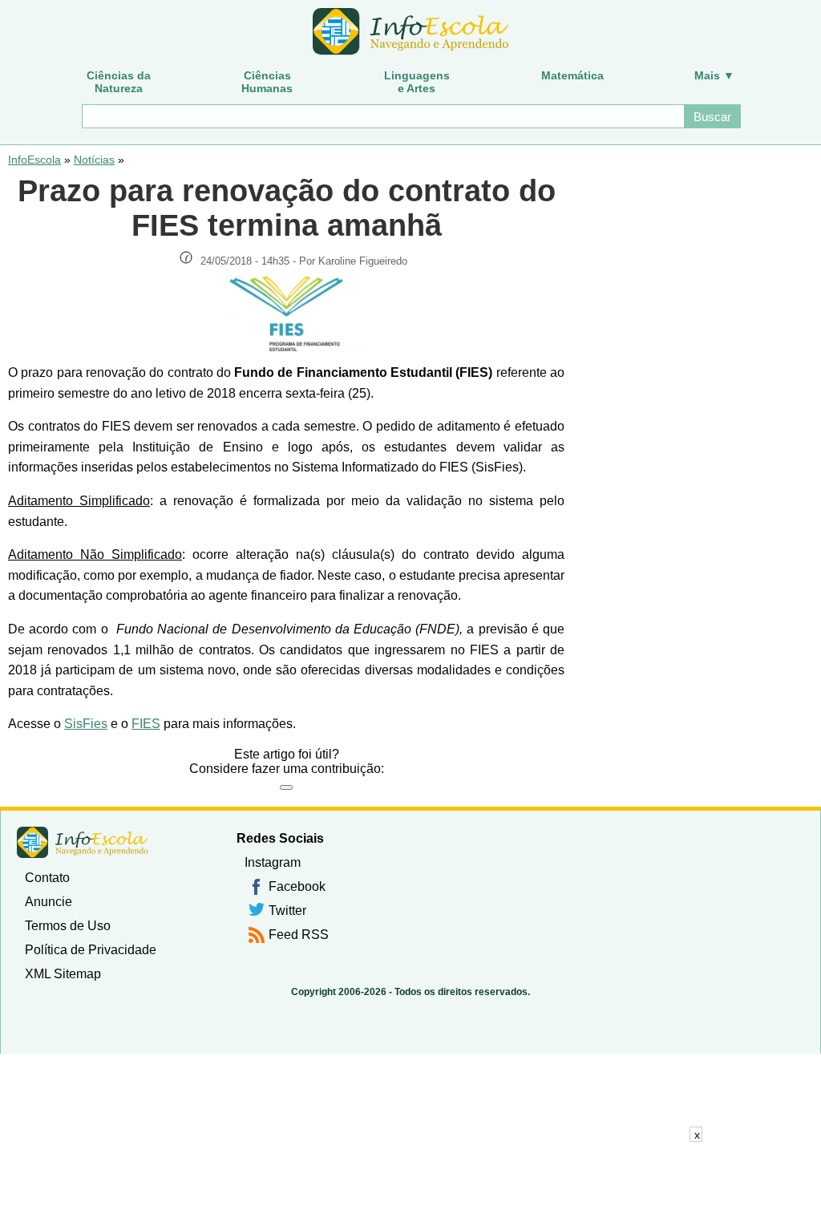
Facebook (297, 886)
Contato (47, 877)
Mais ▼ (714, 75)
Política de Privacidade (90, 950)
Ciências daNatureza (119, 82)
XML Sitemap (63, 974)
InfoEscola (34, 159)
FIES (145, 723)
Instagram (273, 862)
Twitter (287, 910)
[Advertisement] (410, 1178)
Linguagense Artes (417, 82)
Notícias (94, 159)
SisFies (85, 723)
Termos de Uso (68, 926)
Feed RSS (299, 934)
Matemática (572, 75)
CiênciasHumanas (267, 82)
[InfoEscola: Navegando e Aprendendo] (410, 32)
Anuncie (48, 901)
